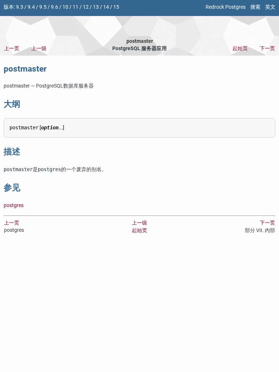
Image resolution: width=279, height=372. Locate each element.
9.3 (19, 7)
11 (75, 7)
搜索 (255, 7)
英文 (270, 7)
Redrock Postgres (226, 7)
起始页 (240, 48)
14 (106, 7)
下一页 (267, 48)
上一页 (11, 48)
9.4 (31, 7)
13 (96, 7)
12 (86, 7)
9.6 (54, 7)
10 (65, 7)
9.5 (42, 7)
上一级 (38, 48)
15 (116, 7)
